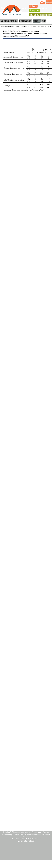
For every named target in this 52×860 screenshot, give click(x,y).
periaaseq (25, 20)
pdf (44, 20)
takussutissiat (9, 20)
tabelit (36, 20)
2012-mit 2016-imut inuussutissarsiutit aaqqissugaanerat (23, 10)
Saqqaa (34, 10)
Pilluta (33, 6)
